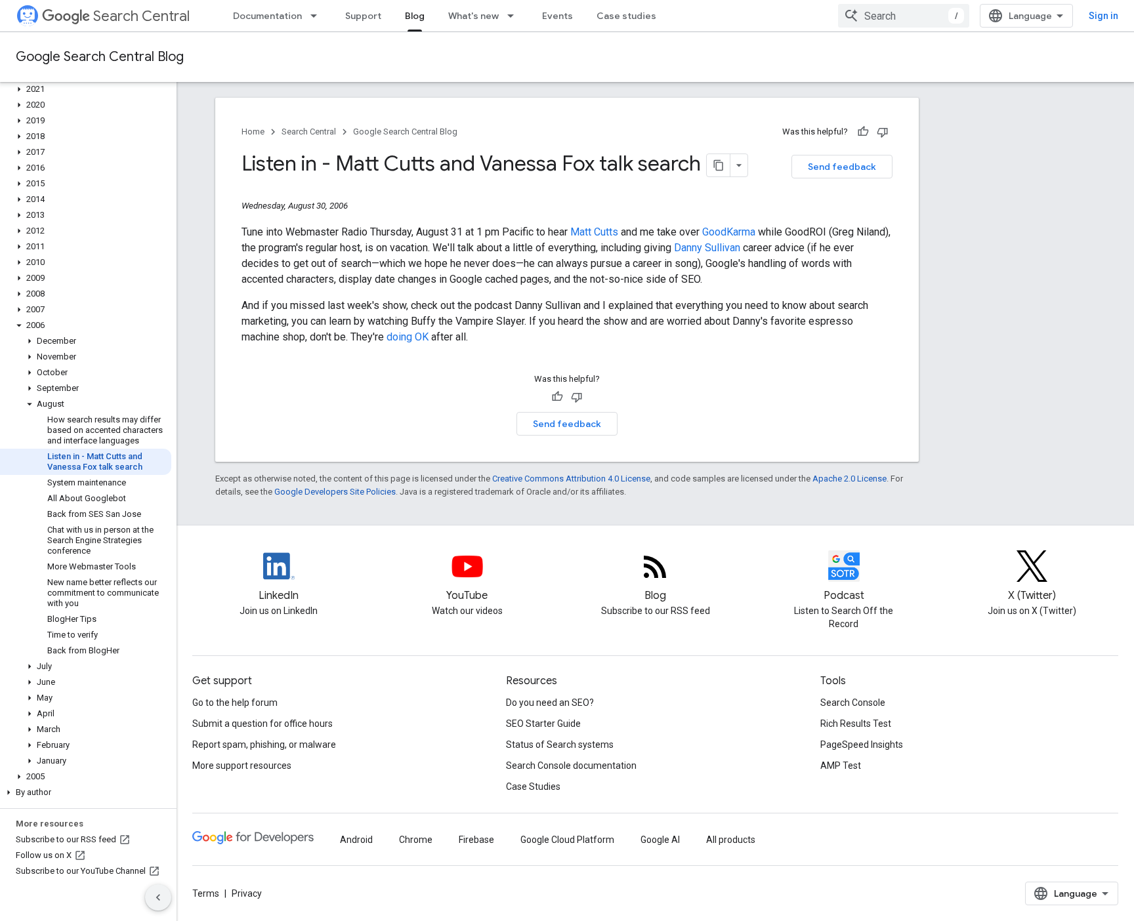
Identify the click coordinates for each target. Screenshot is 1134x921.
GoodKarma (728, 232)
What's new (473, 16)
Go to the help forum (235, 702)
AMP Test (840, 765)
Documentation (267, 16)
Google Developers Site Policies (335, 492)
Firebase (476, 839)
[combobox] (903, 16)
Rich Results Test (855, 723)
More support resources (241, 765)
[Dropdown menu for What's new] (514, 15)
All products (730, 839)
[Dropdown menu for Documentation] (317, 15)
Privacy (247, 893)
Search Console (852, 702)
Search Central (141, 16)
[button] (85, 89)
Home (253, 131)
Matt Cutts (594, 232)
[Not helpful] (882, 132)
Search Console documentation (571, 765)
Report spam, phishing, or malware (264, 744)
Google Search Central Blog (100, 57)
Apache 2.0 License (849, 478)
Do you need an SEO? (550, 702)
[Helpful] (863, 132)
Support (363, 16)
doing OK (408, 337)
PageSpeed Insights (861, 744)
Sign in (1103, 15)
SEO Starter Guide (543, 723)
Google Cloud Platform (567, 839)
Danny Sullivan (707, 247)
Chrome (415, 839)
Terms (205, 893)
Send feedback (842, 167)
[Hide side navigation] (158, 897)
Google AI (660, 839)
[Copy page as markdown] (718, 165)
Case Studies (533, 786)
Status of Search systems (560, 744)
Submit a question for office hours (262, 723)
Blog (415, 16)
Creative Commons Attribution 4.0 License (571, 478)
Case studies (626, 16)
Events (557, 16)
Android (356, 839)
